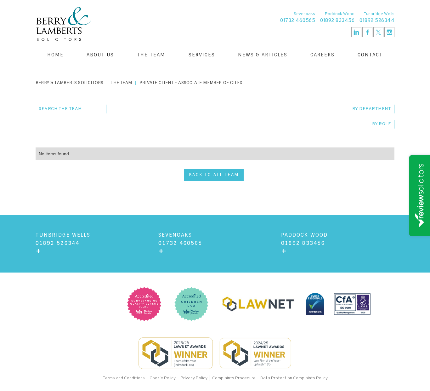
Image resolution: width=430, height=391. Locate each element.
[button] (100, 55)
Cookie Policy (163, 378)
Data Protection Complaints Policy (294, 378)
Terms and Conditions (124, 378)
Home (55, 55)
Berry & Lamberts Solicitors (69, 82)
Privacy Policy (193, 378)
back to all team (214, 174)
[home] (64, 24)
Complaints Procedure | (236, 378)
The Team (151, 55)
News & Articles (262, 55)
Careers (322, 55)
